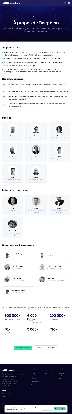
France (32, 373)
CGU (3, 399)
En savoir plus (23, 409)
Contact (61, 379)
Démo (32, 384)
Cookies (4, 396)
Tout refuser (47, 409)
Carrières (61, 376)
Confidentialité (6, 394)
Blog (46, 373)
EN (65, 3)
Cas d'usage (34, 379)
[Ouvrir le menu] (68, 3)
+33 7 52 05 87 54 (7, 385)
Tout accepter (59, 409)
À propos (61, 373)
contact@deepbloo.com (9, 383)
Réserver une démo (23, 348)
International (34, 376)
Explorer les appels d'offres (46, 348)
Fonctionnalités (35, 381)
